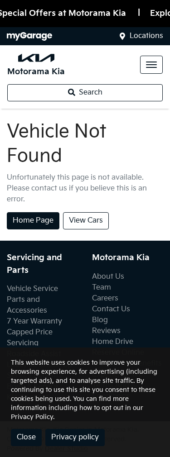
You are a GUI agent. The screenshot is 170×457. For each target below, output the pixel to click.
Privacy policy (75, 437)
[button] (151, 65)
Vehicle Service (32, 289)
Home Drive (112, 342)
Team (101, 287)
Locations (146, 36)
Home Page (33, 220)
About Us (108, 276)
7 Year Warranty (34, 321)
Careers (105, 298)
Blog (100, 320)
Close (26, 437)
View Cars (86, 220)
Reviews (106, 331)
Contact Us (111, 309)
